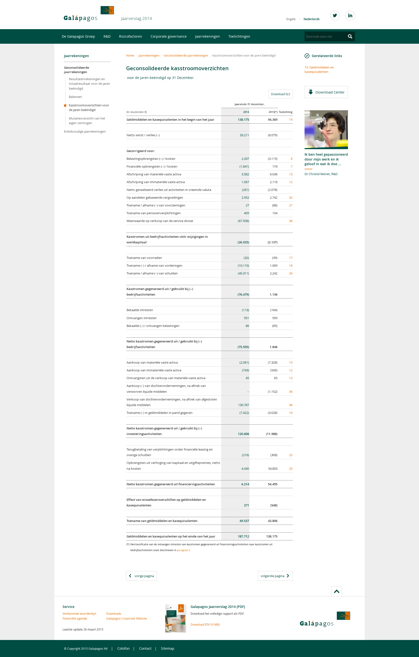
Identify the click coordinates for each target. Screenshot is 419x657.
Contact (145, 648)
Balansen (75, 96)
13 (290, 174)
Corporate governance (169, 36)
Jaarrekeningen (207, 36)
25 (290, 455)
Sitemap (167, 648)
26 (290, 273)
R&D (107, 36)
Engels (291, 19)
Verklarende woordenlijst (73, 613)
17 (290, 258)
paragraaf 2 (183, 550)
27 (290, 205)
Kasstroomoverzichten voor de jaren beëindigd (89, 107)
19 (290, 119)
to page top (336, 591)
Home (130, 55)
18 (290, 265)
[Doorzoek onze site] (350, 36)
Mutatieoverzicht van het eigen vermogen (87, 120)
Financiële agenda (73, 618)
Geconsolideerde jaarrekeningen (76, 69)
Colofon (123, 648)
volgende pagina (272, 576)
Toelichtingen (239, 36)
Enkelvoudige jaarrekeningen (85, 131)
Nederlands (312, 19)
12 (290, 182)
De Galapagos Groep (78, 36)
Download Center (330, 92)
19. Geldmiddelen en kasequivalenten (319, 69)
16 (290, 412)
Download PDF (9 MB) (205, 624)
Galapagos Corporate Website (116, 618)
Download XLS (279, 94)
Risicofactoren (130, 36)
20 (290, 468)
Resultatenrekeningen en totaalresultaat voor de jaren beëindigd (89, 84)
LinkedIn (350, 15)
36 (290, 221)
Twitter (335, 15)
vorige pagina (144, 576)
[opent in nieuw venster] (89, 14)
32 (290, 197)
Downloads (113, 613)
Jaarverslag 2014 (136, 18)
